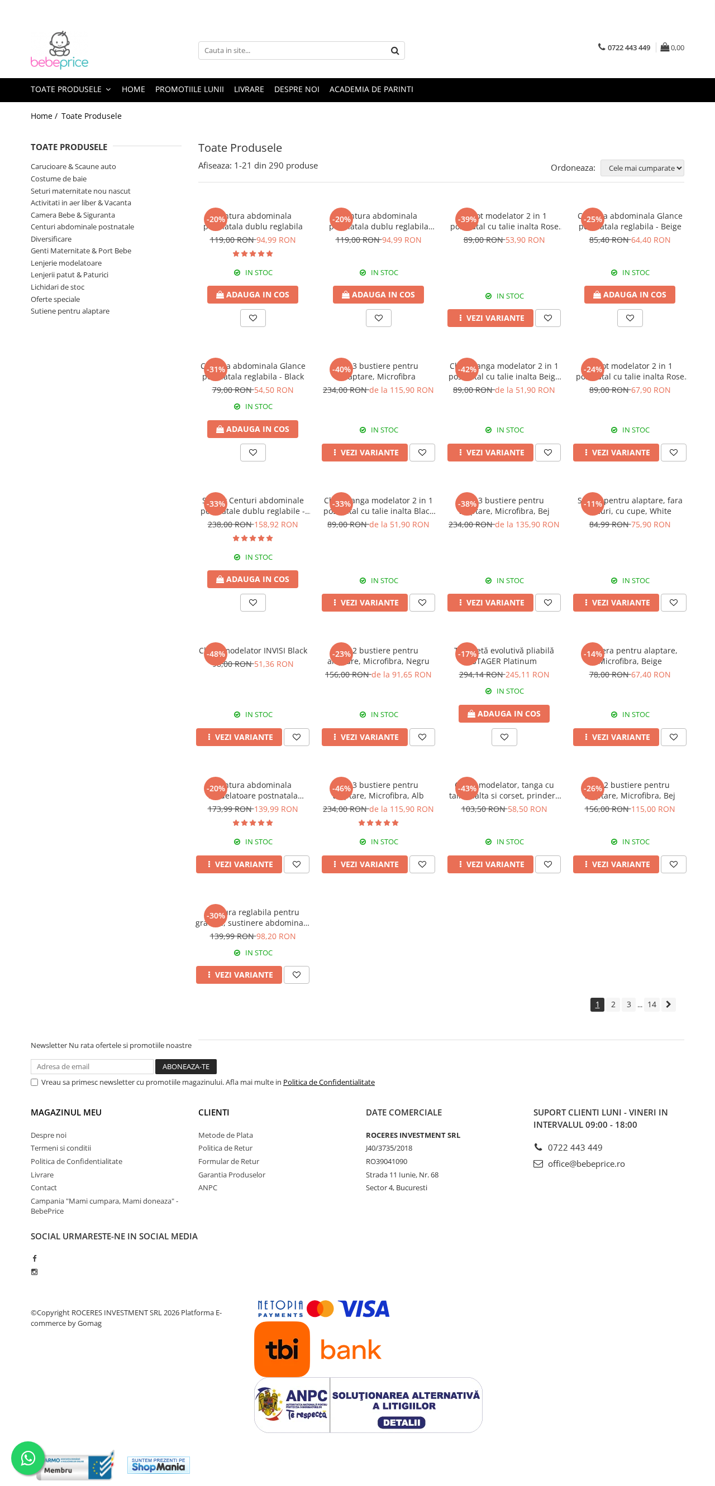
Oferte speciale (55, 299)
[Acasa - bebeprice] (86, 50)
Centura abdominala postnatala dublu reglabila (253, 221)
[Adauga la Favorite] (253, 318)
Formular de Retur (228, 1161)
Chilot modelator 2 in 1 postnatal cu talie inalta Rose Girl (504, 221)
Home (133, 89)
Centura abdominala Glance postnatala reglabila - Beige (630, 221)
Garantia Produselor (231, 1175)
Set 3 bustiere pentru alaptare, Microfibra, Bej (504, 505)
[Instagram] (34, 1272)
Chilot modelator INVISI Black (253, 650)
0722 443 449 (574, 1147)
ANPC (207, 1187)
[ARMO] (75, 1465)
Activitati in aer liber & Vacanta (81, 203)
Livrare (249, 89)
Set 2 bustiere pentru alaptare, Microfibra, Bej (630, 790)
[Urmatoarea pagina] (668, 1005)
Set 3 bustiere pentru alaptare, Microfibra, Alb (378, 790)
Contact (44, 1187)
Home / (45, 115)
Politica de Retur (225, 1148)
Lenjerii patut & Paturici (69, 275)
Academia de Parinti (371, 89)
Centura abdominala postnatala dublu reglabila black (378, 221)
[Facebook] (34, 1258)
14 (651, 1004)
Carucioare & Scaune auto (73, 166)
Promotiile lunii (189, 89)
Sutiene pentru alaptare (70, 311)
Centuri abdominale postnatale (82, 227)
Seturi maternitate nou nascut (81, 191)
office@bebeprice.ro (585, 1163)
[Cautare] (395, 50)
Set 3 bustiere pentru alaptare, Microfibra (378, 371)
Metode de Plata (225, 1135)
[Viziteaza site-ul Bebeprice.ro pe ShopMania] (158, 1465)
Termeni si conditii (61, 1148)
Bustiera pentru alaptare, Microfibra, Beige (630, 655)
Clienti (214, 1112)
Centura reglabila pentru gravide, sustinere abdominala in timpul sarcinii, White (253, 917)
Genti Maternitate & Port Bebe (81, 251)
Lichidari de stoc (57, 287)
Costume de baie (59, 179)
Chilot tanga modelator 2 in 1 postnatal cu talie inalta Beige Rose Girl (504, 371)
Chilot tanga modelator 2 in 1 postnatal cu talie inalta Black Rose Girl (378, 505)
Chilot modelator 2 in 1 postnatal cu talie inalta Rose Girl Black (630, 371)
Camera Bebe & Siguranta (73, 215)
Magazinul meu (66, 1112)
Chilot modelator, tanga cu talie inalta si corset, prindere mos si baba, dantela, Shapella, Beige (504, 790)
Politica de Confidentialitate (329, 1082)
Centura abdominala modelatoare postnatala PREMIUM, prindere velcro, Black (253, 790)
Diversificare (51, 239)
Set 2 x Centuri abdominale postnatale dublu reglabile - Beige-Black (253, 505)
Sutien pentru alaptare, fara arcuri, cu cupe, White (630, 505)
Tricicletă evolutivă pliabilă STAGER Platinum (504, 655)
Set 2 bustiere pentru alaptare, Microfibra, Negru (378, 655)
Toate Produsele (67, 89)
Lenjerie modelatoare (66, 263)
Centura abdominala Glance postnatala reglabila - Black (253, 371)
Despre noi (297, 89)
